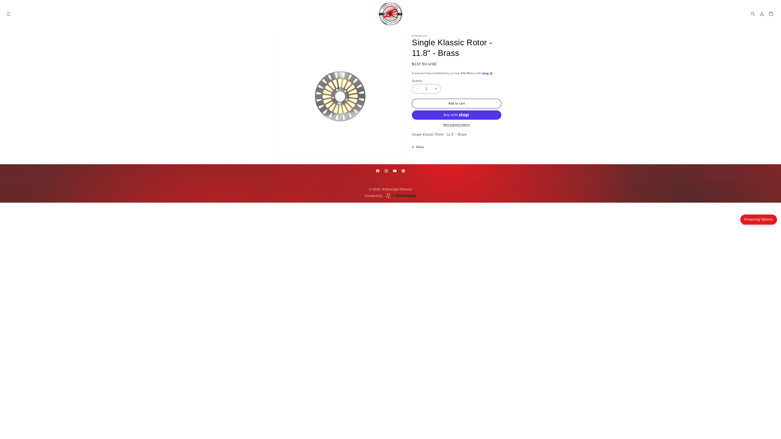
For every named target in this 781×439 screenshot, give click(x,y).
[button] (8, 13)
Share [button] (420, 147)
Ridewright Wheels (397, 189)
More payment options (456, 124)
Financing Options (758, 219)
